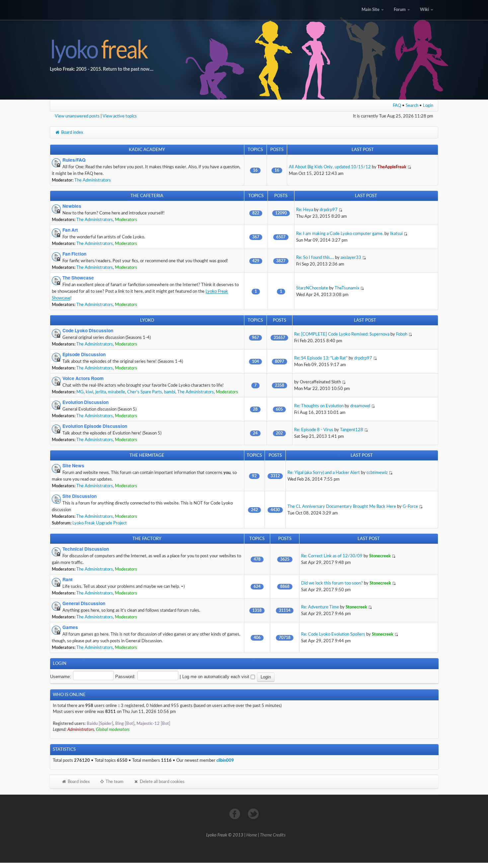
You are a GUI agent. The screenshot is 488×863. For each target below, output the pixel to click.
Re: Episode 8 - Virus (313, 430)
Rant (67, 579)
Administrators (80, 730)
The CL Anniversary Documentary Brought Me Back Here (341, 507)
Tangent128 (351, 430)
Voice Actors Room (83, 378)
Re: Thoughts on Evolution (319, 406)
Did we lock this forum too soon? (332, 583)
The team (114, 782)
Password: (125, 676)
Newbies (71, 206)
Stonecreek (380, 556)
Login (428, 106)
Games (70, 627)
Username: (60, 676)
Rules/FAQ (74, 160)
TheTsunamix (347, 288)
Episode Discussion (84, 354)
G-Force (410, 507)
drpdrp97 (329, 210)
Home (251, 835)
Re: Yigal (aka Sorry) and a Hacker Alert (323, 473)
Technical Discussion (85, 549)
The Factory (146, 539)
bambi (169, 392)
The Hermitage (146, 455)
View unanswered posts (77, 116)
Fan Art (70, 230)
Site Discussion (79, 496)
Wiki (425, 10)
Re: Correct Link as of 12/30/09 (332, 556)
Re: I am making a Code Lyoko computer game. (339, 234)
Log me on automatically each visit (216, 676)
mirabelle (116, 392)
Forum (400, 10)
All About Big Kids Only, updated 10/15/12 (330, 167)
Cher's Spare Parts (144, 392)
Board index (71, 132)
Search (412, 106)
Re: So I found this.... (315, 258)
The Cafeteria (146, 196)
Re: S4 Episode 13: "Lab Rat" (321, 358)
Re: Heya (304, 210)
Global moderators (112, 730)
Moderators (126, 220)
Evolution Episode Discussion (94, 426)
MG (80, 392)
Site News (73, 465)
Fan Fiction (74, 254)
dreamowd (360, 406)
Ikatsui (396, 234)
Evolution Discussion (85, 402)
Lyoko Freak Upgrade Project (99, 523)
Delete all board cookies (162, 782)
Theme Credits (272, 835)
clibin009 (225, 760)
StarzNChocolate (312, 288)
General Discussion (83, 603)
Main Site (371, 10)
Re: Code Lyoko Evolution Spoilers (333, 634)
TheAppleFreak (391, 167)
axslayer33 (351, 258)
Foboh (401, 334)
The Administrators (92, 180)
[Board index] (244, 49)
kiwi (89, 392)
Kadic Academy (147, 150)
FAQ (397, 106)
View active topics (120, 116)
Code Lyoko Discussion (87, 330)
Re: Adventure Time (320, 607)
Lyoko (147, 320)
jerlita (100, 392)
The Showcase (78, 277)
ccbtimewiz (377, 473)
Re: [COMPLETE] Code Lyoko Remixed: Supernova (341, 334)
